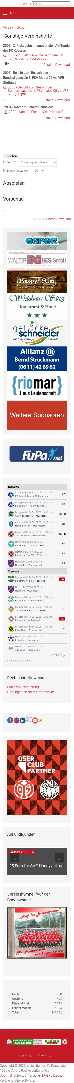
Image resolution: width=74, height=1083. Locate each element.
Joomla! (6, 1075)
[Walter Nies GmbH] (37, 260)
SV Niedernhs (38, 581)
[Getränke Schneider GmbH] (37, 333)
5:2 (60, 533)
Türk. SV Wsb (22, 535)
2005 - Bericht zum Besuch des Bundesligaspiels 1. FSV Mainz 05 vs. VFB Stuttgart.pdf (38, 90)
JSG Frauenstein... (42, 496)
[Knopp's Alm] (37, 282)
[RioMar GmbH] (37, 385)
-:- (64, 589)
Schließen (11, 156)
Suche (26, 3)
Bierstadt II (43, 610)
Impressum (46, 692)
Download (62, 65)
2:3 (60, 514)
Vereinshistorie (13, 27)
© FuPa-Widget (58, 655)
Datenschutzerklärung (23, 687)
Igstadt (18, 640)
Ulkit (54, 1055)
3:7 (63, 543)
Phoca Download (58, 219)
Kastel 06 (20, 630)
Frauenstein (41, 516)
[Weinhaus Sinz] (37, 306)
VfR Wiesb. (38, 545)
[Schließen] (4, 100)
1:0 (63, 494)
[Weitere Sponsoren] (37, 415)
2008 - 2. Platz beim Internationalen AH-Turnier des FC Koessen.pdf (37, 56)
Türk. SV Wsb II (39, 555)
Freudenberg (37, 600)
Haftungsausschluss (22, 692)
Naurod (19, 590)
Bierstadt (35, 620)
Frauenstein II (22, 506)
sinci (34, 1055)
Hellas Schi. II (22, 525)
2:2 (63, 563)
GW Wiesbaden (23, 516)
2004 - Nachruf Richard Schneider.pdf (36, 112)
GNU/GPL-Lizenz (50, 1075)
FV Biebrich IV (22, 496)
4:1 (63, 553)
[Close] (4, 194)
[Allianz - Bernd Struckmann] (37, 358)
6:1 (63, 524)
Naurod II (19, 565)
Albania (18, 650)
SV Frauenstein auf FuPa (19, 660)
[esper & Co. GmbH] (37, 241)
